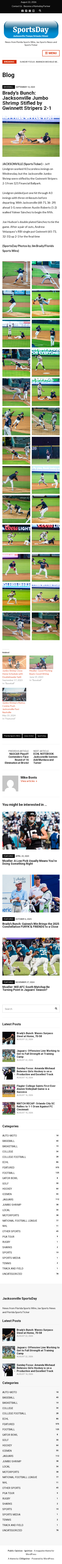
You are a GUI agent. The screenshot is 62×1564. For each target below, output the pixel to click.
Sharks (7, 1247)
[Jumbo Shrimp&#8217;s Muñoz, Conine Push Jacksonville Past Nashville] (14, 694)
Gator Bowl (10, 1178)
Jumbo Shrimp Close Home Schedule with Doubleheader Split (12, 673)
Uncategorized (12, 1273)
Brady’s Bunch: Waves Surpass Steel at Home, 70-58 (35, 1035)
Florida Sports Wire (12, 736)
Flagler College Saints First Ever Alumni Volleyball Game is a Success (36, 1088)
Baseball (9, 87)
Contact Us (17, 6)
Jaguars (7, 1199)
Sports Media (11, 1257)
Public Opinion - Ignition (20, 1550)
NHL (4, 1225)
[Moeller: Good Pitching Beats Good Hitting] (41, 662)
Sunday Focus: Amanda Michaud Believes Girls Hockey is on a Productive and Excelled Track (36, 1071)
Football (8, 1172)
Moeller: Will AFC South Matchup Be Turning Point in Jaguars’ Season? (26, 988)
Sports (7, 1252)
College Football (14, 1156)
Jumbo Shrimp (11, 1204)
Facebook (22, 11)
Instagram (30, 11)
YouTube (33, 11)
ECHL (5, 1162)
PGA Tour (8, 1236)
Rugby (6, 1241)
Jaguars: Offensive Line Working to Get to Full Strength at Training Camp (38, 1053)
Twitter (26, 11)
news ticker (29, 736)
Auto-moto (9, 1135)
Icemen (7, 1194)
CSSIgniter (24, 1558)
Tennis (6, 1263)
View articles (28, 780)
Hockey (7, 1188)
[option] (40, 62)
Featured (9, 856)
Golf (5, 1183)
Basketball (10, 1146)
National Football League (19, 1220)
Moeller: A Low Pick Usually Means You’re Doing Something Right (29, 862)
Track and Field (12, 1268)
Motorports (10, 1215)
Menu (52, 53)
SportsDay (42, 736)
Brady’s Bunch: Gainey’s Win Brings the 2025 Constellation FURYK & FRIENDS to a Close (30, 925)
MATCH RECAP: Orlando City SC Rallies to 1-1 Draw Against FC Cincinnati (36, 1106)
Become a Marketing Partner (37, 6)
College (7, 1151)
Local (6, 1210)
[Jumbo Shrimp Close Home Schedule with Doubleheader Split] (14, 662)
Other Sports (11, 1231)
